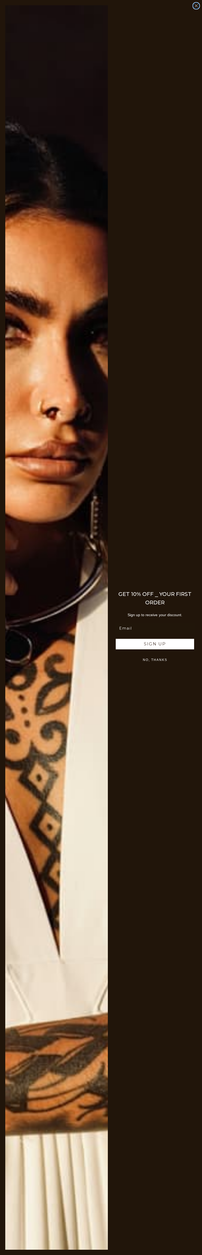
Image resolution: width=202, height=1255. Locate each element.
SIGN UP (155, 643)
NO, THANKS (155, 660)
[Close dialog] (196, 6)
